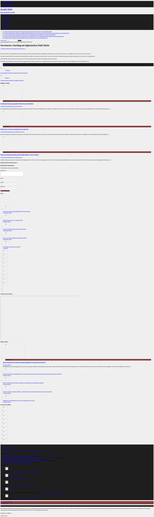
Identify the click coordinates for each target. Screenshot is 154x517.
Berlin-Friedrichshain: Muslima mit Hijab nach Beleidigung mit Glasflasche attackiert (23, 383)
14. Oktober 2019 (4, 132)
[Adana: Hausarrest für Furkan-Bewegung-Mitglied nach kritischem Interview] (5, 253)
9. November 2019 (7, 213)
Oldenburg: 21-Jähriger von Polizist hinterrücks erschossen (25, 499)
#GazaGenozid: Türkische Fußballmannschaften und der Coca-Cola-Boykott (24, 472)
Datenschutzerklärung (8, 447)
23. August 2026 (6, 384)
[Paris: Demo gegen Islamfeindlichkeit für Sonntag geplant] (7, 209)
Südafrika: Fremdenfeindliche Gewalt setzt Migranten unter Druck (19, 400)
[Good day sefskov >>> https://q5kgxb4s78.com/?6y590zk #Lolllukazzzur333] (6, 490)
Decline (2, 515)
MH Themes (28, 506)
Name (1, 178)
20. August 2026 (6, 402)
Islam (6, 18)
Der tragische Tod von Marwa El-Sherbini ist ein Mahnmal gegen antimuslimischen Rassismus (23, 451)
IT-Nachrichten (6, 26)
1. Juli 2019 (5, 248)
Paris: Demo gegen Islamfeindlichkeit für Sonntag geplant (16, 211)
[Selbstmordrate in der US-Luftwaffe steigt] (7, 218)
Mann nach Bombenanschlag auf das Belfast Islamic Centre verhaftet (19, 155)
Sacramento (5, 65)
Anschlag (5, 64)
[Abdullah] (6, 476)
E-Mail (1, 182)
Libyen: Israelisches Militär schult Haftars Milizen (15, 238)
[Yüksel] (6, 469)
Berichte (5, 23)
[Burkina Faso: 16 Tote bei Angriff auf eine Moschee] (12, 125)
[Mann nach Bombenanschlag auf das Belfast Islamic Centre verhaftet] (12, 150)
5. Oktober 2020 (4, 48)
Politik (6, 20)
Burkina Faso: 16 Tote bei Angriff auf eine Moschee (14, 129)
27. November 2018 (7, 230)
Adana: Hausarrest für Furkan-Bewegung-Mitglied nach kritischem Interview (24, 362)
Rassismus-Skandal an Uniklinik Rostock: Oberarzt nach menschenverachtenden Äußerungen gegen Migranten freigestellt (32, 374)
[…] (109, 109)
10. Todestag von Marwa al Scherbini (11, 247)
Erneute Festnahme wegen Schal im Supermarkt (14, 229)
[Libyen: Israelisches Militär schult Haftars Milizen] (7, 235)
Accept (6, 515)
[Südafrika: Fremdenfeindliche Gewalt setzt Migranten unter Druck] (5, 269)
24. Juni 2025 (3, 157)
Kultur (4, 29)
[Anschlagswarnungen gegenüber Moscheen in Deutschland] (12, 99)
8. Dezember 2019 (7, 239)
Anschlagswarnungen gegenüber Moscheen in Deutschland (16, 103)
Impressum (5, 449)
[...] (129, 366)
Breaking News (8, 16)
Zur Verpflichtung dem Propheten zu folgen (18, 479)
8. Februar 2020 (6, 222)
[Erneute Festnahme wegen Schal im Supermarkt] (7, 227)
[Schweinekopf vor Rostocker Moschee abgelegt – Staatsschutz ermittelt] (5, 281)
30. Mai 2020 (3, 106)
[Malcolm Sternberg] (6, 497)
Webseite (2, 186)
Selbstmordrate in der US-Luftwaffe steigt (13, 220)
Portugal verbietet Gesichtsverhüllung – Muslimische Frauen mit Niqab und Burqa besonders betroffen (27, 391)
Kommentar (3, 170)
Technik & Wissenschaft (8, 24)
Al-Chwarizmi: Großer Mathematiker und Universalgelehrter (51, 492)
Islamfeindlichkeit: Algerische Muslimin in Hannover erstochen (21, 486)
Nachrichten (5, 15)
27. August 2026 (6, 365)
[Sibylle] (6, 483)
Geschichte (5, 27)
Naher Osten (8, 21)
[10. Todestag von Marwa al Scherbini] (7, 244)
